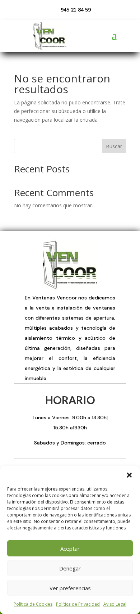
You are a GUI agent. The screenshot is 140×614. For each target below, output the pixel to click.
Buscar (114, 146)
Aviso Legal (114, 604)
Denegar (70, 568)
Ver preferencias (70, 588)
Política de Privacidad (78, 604)
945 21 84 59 (76, 9)
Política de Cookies (33, 604)
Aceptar (70, 548)
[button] (129, 475)
